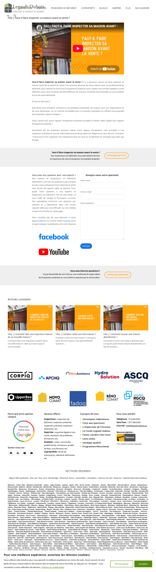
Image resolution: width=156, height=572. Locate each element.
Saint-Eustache (87, 526)
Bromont (60, 489)
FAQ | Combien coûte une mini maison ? (76, 334)
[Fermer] (153, 553)
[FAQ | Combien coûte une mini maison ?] (78, 317)
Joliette (85, 497)
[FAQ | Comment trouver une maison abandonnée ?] (125, 317)
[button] (14, 16)
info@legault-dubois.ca (136, 425)
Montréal (111, 505)
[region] (78, 561)
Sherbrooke (122, 517)
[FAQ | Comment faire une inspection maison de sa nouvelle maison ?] (30, 317)
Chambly (144, 489)
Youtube (67, 220)
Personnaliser (122, 563)
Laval (119, 501)
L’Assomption (94, 501)
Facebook (41, 220)
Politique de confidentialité (52, 567)
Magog (41, 505)
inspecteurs (60, 155)
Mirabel (48, 505)
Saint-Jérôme (117, 532)
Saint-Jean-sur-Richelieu (55, 528)
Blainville (112, 487)
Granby (96, 495)
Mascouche (13, 505)
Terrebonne (80, 546)
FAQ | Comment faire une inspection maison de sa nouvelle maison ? (30, 335)
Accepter (143, 563)
